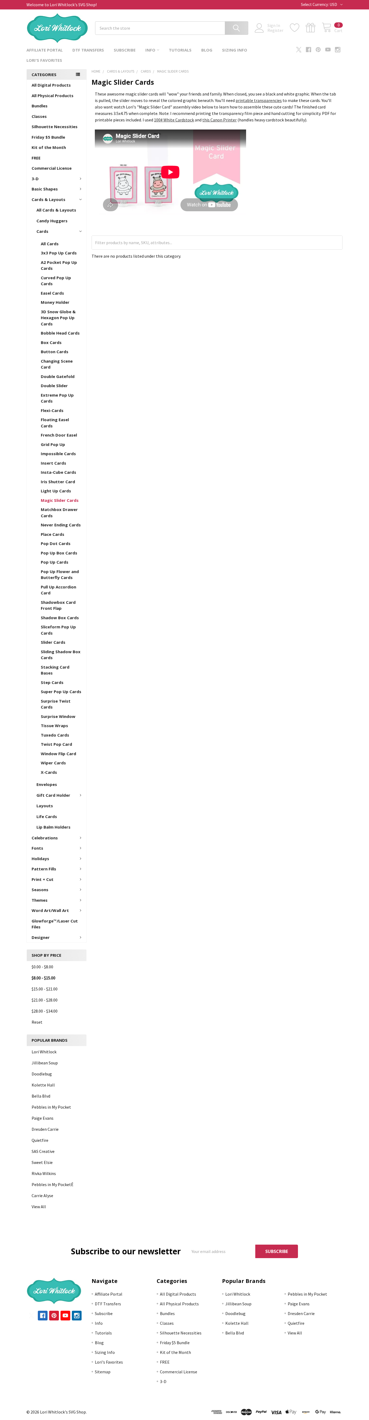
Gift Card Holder (53, 795)
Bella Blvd (41, 1096)
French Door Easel (59, 435)
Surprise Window (58, 716)
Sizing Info (234, 50)
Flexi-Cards (52, 410)
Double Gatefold (58, 376)
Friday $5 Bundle (48, 137)
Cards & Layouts (48, 199)
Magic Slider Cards (60, 500)
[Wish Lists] (298, 27)
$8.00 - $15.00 (43, 977)
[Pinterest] (318, 50)
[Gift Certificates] (314, 27)
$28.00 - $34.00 (45, 1011)
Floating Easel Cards (55, 422)
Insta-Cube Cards (58, 472)
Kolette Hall (43, 1085)
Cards (42, 231)
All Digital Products (51, 85)
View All (39, 1206)
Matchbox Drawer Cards (59, 512)
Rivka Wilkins (44, 1173)
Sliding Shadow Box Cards (60, 654)
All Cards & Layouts (56, 210)
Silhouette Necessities (55, 126)
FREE (36, 158)
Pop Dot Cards (56, 543)
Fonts (37, 848)
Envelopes (46, 784)
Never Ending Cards (61, 524)
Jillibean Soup (45, 1062)
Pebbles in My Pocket (51, 1107)
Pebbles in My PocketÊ (52, 1184)
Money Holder (55, 302)
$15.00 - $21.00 (45, 989)
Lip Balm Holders (53, 827)
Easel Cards (52, 293)
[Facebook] (308, 50)
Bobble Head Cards (60, 333)
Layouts (44, 805)
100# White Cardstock (174, 119)
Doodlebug (42, 1074)
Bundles (40, 105)
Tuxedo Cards (55, 735)
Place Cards (52, 534)
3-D (35, 178)
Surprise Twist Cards (56, 704)
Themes (40, 900)
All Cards (50, 243)
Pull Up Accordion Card (58, 590)
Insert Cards (53, 463)
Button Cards (54, 351)
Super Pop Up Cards (61, 691)
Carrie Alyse (42, 1195)
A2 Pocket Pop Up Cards (59, 265)
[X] (299, 50)
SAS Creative (43, 1151)
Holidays (40, 858)
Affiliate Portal (44, 50)
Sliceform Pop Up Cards (58, 630)
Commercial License (52, 168)
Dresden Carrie (45, 1129)
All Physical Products (52, 95)
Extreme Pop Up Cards (57, 398)
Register (275, 30)
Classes (39, 116)
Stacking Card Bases (55, 670)
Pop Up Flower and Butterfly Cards (60, 574)
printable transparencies (259, 100)
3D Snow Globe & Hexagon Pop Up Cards (58, 317)
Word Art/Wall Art (50, 910)
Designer (41, 937)
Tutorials (180, 50)
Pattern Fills (44, 868)
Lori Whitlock (44, 1051)
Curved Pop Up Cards (56, 281)
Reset (37, 1022)
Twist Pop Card (56, 744)
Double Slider (54, 385)
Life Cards (46, 816)
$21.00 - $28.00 (45, 1000)
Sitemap (102, 1371)
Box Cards (51, 342)
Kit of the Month (49, 147)
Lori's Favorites (44, 60)
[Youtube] (328, 50)
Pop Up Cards (54, 562)
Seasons (40, 889)
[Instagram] (338, 50)
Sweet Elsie (42, 1162)
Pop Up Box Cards (59, 553)
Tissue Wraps (54, 725)
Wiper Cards (53, 762)
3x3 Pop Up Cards (59, 253)
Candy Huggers (52, 220)
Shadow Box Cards (60, 617)
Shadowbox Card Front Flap (58, 605)
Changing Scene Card (57, 364)
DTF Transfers (88, 50)
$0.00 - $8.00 (42, 966)
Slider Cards (53, 642)
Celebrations (45, 837)
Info (150, 50)
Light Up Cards (56, 490)
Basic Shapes (45, 189)
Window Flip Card (58, 753)
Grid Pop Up (53, 444)
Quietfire (40, 1140)
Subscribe (125, 50)
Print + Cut (42, 879)
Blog (206, 50)
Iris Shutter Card (58, 481)
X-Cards (49, 772)
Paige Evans (42, 1118)
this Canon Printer (219, 119)
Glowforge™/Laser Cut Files (55, 924)
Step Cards (52, 682)
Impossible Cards (58, 453)
